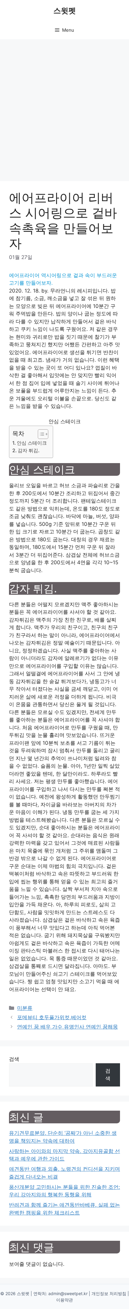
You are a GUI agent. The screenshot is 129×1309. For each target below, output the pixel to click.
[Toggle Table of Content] (40, 434)
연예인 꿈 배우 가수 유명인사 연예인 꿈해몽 (67, 1027)
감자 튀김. (29, 450)
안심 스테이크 (32, 443)
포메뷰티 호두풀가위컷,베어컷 (51, 1017)
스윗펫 (64, 10)
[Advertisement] (64, 107)
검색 (14, 1059)
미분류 (24, 1008)
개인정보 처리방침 (109, 1293)
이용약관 (64, 1299)
